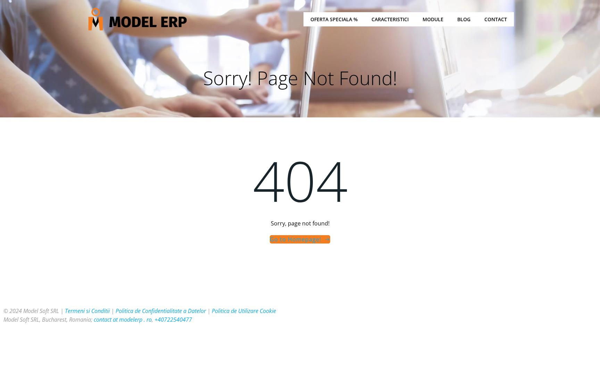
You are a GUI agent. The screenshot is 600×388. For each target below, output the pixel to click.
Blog (463, 19)
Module (433, 19)
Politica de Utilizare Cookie (244, 311)
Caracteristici (390, 19)
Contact (495, 19)
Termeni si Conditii (87, 311)
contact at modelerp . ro (123, 319)
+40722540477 (173, 319)
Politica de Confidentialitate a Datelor (161, 311)
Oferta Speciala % (334, 19)
